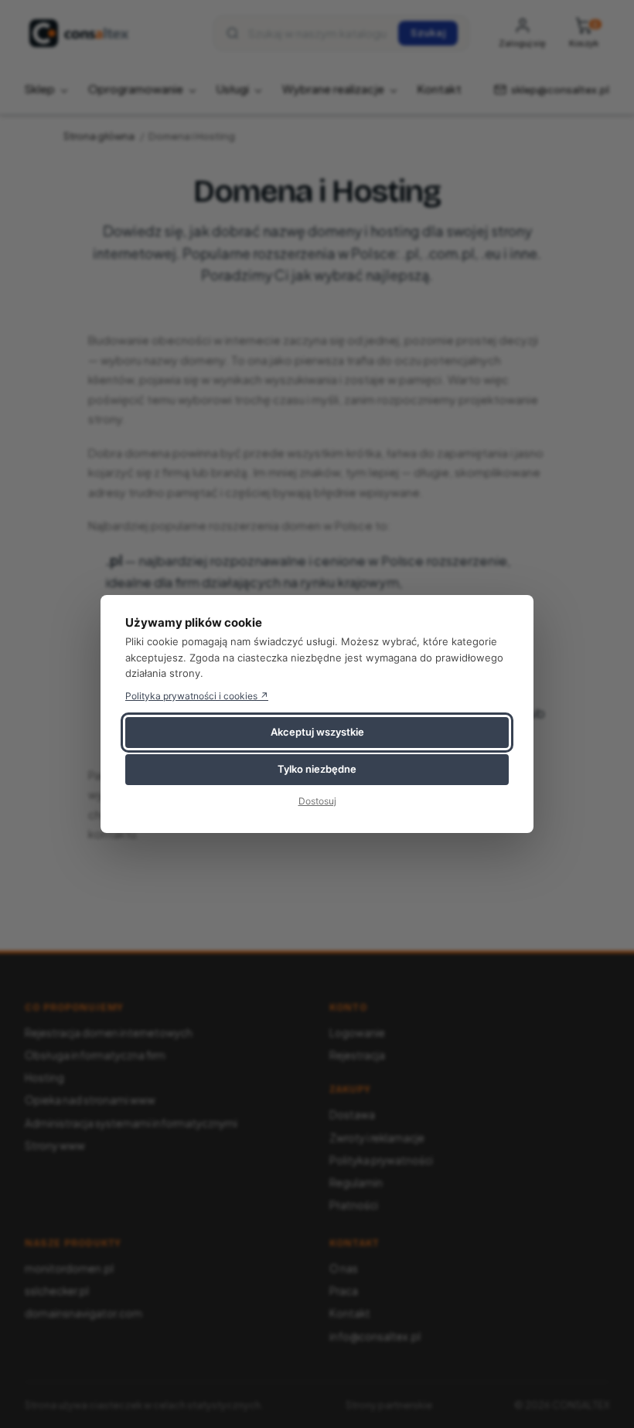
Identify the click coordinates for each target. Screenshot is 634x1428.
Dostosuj (317, 801)
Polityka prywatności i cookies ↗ (196, 696)
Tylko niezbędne (317, 769)
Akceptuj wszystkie (317, 732)
